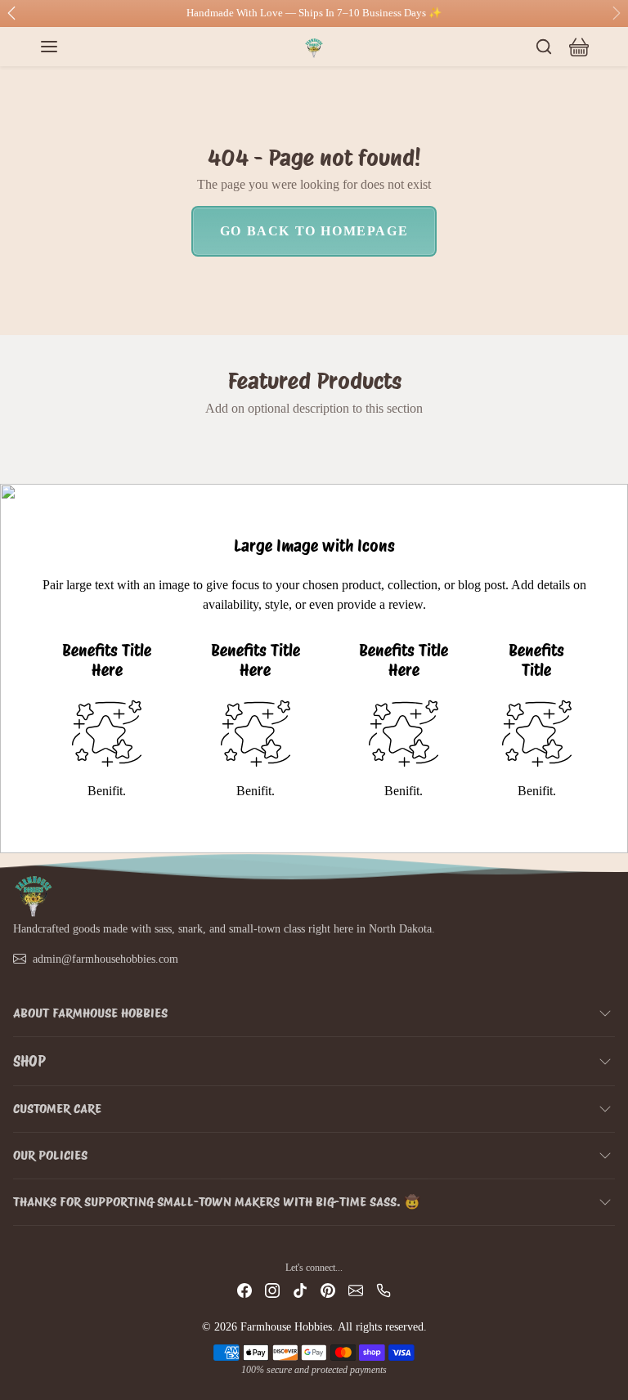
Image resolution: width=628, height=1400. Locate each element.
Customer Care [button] (57, 1108)
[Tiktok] (300, 1290)
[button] (65, 47)
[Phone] (383, 1290)
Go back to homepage (314, 231)
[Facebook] (244, 1290)
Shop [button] (29, 1061)
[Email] (356, 1290)
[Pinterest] (328, 1290)
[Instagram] (272, 1290)
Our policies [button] (50, 1155)
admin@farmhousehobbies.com (105, 959)
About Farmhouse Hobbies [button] (90, 1013)
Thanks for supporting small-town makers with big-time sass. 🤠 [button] (216, 1202)
